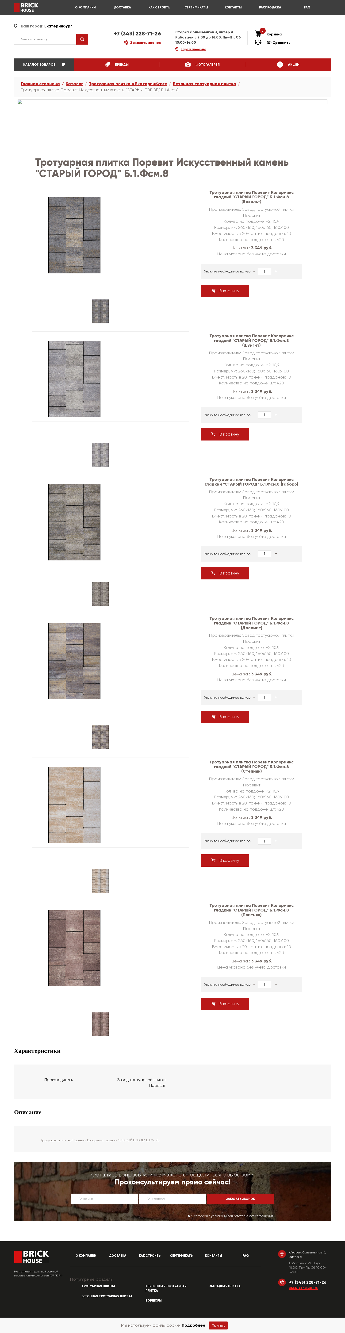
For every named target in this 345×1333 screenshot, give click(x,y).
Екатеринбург (58, 26)
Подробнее (193, 1325)
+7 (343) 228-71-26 (137, 33)
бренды (121, 65)
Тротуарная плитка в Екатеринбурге (128, 83)
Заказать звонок (303, 1288)
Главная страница (40, 83)
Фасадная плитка (225, 1286)
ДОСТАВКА (122, 7)
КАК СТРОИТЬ (159, 7)
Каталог (74, 83)
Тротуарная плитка (98, 1286)
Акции (293, 65)
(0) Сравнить (279, 42)
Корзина (272, 34)
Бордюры (154, 1300)
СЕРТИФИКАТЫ (196, 7)
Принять (218, 1325)
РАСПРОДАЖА (270, 7)
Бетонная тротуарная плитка (204, 83)
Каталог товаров (40, 65)
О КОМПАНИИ (85, 7)
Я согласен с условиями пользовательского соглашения (232, 1216)
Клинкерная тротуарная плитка (166, 1288)
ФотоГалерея (207, 65)
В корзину (228, 290)
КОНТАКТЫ (233, 7)
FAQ (307, 7)
